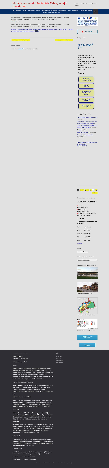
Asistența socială (62, 10)
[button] (95, 11)
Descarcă (36, 31)
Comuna (24, 10)
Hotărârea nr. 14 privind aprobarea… (20, 39)
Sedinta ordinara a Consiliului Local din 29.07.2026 (87, 143)
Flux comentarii (59, 360)
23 (96, 190)
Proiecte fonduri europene (86, 10)
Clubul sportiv (75, 10)
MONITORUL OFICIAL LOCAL (55, 12)
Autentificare (59, 356)
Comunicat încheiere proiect (85, 135)
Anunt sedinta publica (83, 132)
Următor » (95, 192)
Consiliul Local (31, 10)
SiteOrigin (70, 463)
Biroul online (54, 10)
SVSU (69, 10)
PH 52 (79, 130)
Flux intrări (58, 358)
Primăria (38, 10)
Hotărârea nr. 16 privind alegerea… (64, 39)
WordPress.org (59, 362)
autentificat (20, 48)
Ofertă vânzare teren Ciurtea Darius (87, 117)
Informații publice (46, 10)
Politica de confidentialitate (57, 463)
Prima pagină (18, 10)
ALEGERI (45, 12)
